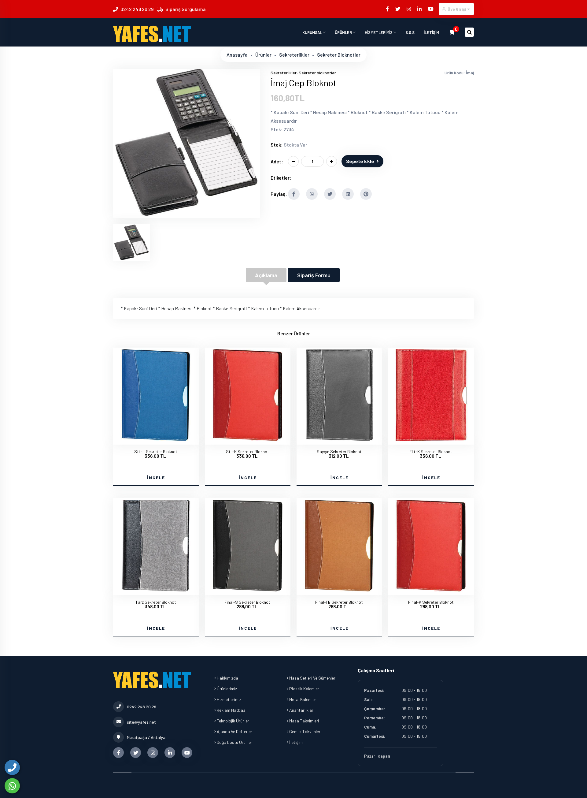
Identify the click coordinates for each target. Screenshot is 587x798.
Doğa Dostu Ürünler (234, 742)
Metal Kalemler (302, 699)
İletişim (295, 742)
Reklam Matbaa (231, 710)
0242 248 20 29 (136, 9)
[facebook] (388, 9)
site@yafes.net (141, 722)
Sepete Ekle (360, 161)
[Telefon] (12, 767)
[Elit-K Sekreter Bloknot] (431, 439)
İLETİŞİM (431, 32)
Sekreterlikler (294, 55)
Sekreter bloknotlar (338, 55)
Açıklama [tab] (266, 275)
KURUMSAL (312, 32)
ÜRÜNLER (344, 32)
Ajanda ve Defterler (234, 731)
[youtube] (431, 9)
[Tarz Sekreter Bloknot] (156, 589)
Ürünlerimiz (226, 688)
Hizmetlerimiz (228, 699)
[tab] (131, 242)
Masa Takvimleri (303, 720)
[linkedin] (420, 9)
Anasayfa (237, 55)
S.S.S (410, 32)
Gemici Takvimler (304, 731)
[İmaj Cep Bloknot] (186, 214)
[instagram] (409, 9)
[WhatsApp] (12, 785)
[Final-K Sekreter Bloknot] (431, 589)
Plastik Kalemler (303, 688)
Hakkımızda (227, 678)
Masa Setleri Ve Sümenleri (312, 678)
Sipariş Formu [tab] (313, 275)
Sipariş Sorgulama (185, 9)
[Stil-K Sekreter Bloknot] (247, 439)
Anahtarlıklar (300, 710)
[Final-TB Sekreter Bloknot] (339, 589)
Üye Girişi (457, 9)
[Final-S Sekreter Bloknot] (247, 589)
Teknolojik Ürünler (232, 720)
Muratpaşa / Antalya (146, 737)
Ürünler (263, 55)
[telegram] (398, 9)
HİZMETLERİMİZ (379, 32)
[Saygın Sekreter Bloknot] (339, 439)
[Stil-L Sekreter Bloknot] (156, 439)
